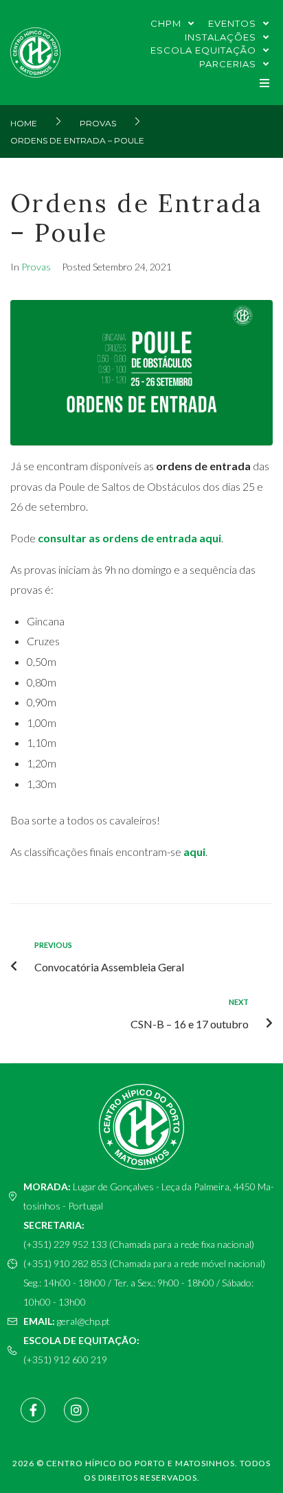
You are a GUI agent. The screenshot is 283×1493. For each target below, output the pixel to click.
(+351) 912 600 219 (65, 1359)
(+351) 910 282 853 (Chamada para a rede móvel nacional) (144, 1263)
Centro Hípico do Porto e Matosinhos (140, 1463)
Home (23, 123)
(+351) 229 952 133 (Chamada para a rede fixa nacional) (138, 1244)
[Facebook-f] (33, 1410)
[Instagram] (76, 1410)
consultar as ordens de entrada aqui (129, 537)
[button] (264, 83)
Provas (98, 123)
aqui (194, 851)
